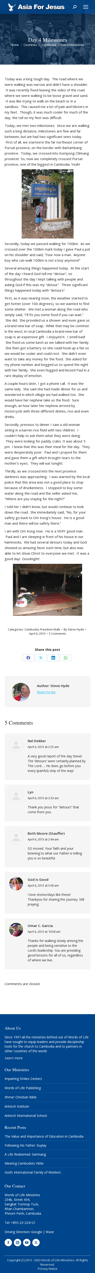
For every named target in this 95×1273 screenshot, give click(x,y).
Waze (50, 1232)
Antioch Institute (17, 1106)
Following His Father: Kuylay (25, 1145)
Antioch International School (26, 1115)
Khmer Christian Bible (21, 1097)
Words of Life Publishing (23, 1088)
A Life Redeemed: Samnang (25, 1154)
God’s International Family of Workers (33, 1172)
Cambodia (31, 629)
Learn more (13, 1058)
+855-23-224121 (23, 1222)
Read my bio (46, 692)
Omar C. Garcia (40, 925)
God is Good (38, 879)
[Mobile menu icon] (85, 7)
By (74, 629)
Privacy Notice (47, 1269)
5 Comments (57, 633)
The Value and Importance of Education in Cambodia (44, 1136)
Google (36, 1232)
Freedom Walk (50, 629)
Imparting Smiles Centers (23, 1078)
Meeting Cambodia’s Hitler (24, 1163)
